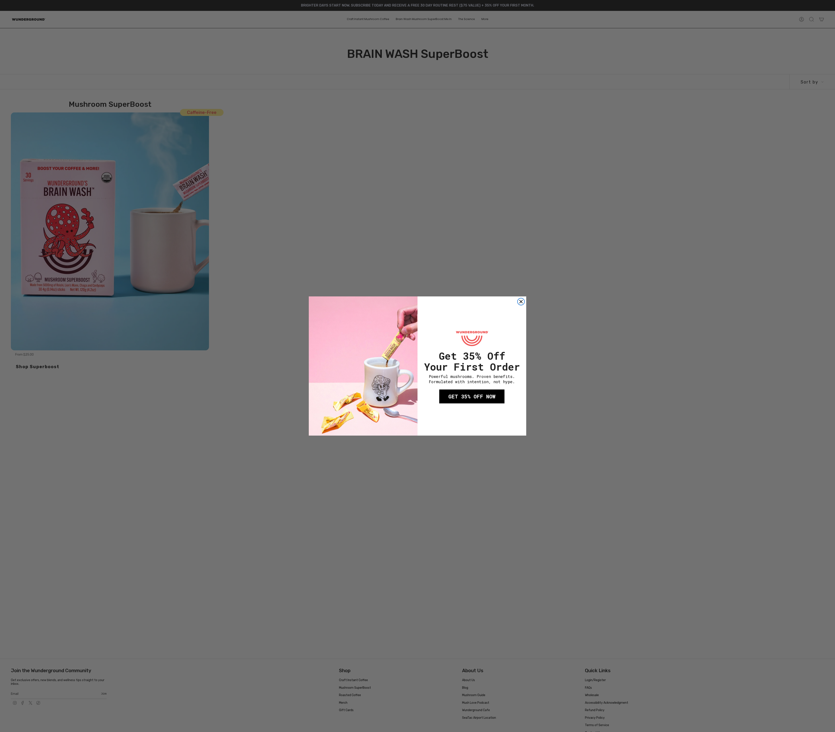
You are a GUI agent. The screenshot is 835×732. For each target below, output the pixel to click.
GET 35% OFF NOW (471, 396)
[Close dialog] (521, 301)
